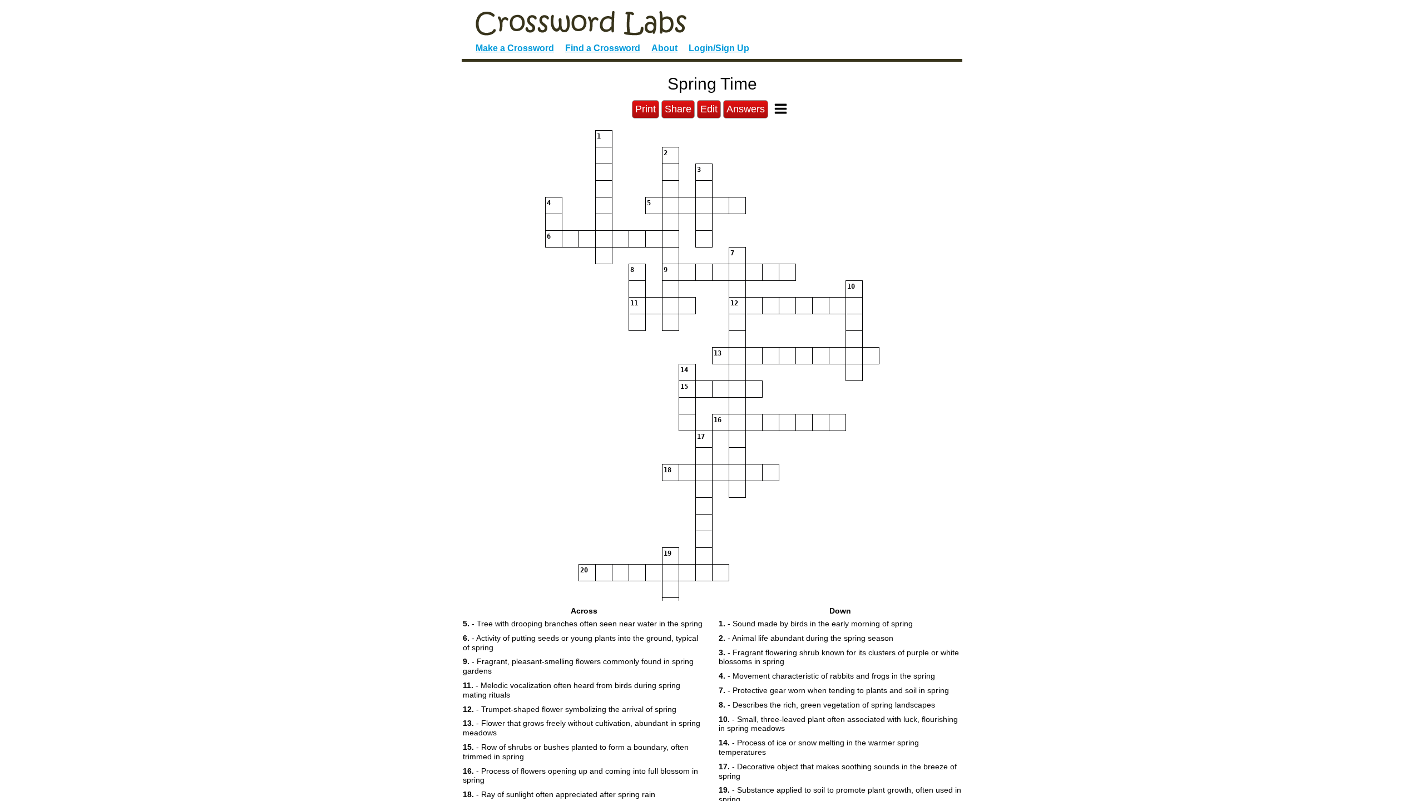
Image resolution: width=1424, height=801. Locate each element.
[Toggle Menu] (780, 108)
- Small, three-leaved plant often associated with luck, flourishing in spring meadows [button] (838, 724)
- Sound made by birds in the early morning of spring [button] (816, 623)
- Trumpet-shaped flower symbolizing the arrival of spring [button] (569, 709)
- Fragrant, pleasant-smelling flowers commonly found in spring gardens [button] (578, 666)
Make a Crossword (515, 48)
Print (645, 109)
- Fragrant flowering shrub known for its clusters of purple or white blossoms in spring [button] (839, 657)
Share (678, 109)
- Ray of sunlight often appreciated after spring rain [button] (559, 794)
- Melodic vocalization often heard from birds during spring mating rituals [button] (571, 690)
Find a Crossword (602, 48)
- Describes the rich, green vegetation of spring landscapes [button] (827, 704)
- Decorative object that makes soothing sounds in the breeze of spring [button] (838, 771)
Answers (745, 109)
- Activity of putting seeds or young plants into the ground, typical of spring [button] (580, 643)
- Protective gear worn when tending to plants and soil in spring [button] (834, 690)
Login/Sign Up (719, 48)
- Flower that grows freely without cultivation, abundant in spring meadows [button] (581, 728)
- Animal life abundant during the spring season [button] (806, 638)
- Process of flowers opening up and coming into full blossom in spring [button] (580, 776)
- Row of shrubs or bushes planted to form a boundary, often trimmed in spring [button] (576, 752)
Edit (709, 109)
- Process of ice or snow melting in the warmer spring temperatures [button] (819, 747)
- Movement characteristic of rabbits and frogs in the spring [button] (827, 675)
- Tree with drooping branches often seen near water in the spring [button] (583, 623)
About (664, 48)
